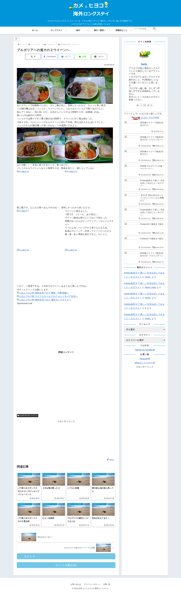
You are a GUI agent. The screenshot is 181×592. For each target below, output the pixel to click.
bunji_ (144, 64)
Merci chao (150, 287)
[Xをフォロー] (141, 105)
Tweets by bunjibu (144, 350)
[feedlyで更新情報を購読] (148, 105)
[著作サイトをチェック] (137, 105)
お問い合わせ (76, 584)
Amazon (144, 358)
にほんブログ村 (149, 117)
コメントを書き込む (66, 565)
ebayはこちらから (144, 363)
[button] (154, 28)
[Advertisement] (66, 322)
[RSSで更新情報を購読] (151, 105)
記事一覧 (106, 584)
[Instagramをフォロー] (144, 105)
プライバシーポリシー (92, 584)
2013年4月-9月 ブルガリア (29, 415)
